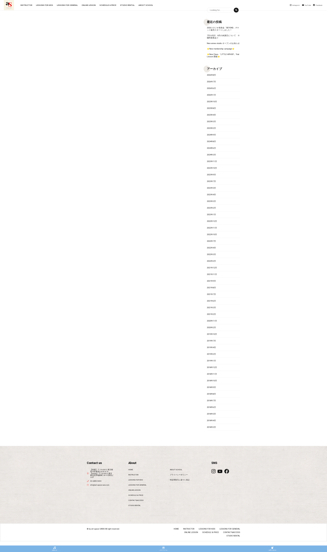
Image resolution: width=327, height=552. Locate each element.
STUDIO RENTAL (127, 5)
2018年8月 (211, 394)
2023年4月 (211, 194)
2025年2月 (211, 128)
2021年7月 (211, 294)
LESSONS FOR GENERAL (137, 485)
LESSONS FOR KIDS (135, 480)
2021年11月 (212, 274)
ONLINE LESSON (89, 5)
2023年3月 (211, 201)
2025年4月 (211, 115)
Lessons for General (67, 5)
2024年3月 (211, 155)
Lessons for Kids (44, 5)
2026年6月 (211, 88)
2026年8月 (211, 75)
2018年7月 (211, 400)
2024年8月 (211, 141)
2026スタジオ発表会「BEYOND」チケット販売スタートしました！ (223, 29)
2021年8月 (211, 287)
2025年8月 (211, 108)
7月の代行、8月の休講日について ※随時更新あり (223, 36)
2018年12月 (212, 367)
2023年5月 (211, 188)
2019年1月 (211, 361)
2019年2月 (211, 354)
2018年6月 (211, 407)
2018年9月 (211, 387)
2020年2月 (211, 327)
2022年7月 (211, 241)
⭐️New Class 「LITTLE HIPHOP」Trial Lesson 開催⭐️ (223, 55)
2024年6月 (211, 148)
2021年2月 (211, 314)
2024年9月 (211, 135)
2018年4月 (211, 420)
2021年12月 (212, 268)
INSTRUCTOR (26, 5)
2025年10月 (212, 101)
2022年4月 (211, 248)
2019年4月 (211, 347)
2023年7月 (211, 181)
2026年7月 (211, 81)
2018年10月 (212, 380)
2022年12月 (212, 221)
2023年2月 (211, 208)
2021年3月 (211, 307)
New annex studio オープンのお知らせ (223, 43)
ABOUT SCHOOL (145, 5)
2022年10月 (212, 234)
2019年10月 (212, 334)
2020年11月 (212, 321)
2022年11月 (212, 228)
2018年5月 (211, 414)
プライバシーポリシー (179, 475)
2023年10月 (212, 168)
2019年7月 (211, 341)
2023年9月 (211, 175)
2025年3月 (211, 121)
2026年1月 (211, 95)
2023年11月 (212, 161)
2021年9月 (211, 281)
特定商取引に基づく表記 (180, 480)
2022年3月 (211, 254)
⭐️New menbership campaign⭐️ (221, 49)
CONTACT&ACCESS (136, 500)
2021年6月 (211, 301)
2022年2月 (211, 261)
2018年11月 (212, 374)
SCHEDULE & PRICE (108, 5)
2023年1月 (211, 214)
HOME (130, 470)
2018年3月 (211, 427)
